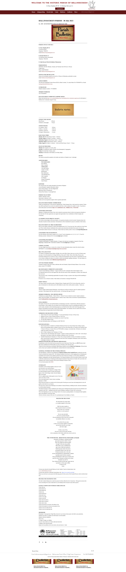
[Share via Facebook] (39, 542)
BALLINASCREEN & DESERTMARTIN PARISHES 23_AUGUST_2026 (41, 567)
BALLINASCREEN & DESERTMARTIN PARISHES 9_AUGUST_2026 (84, 567)
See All (92, 550)
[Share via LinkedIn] (45, 542)
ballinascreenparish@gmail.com (87, 12)
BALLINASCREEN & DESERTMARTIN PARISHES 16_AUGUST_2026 (63, 567)
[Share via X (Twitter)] (42, 542)
